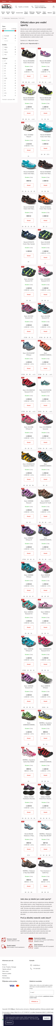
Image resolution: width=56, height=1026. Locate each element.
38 (10, 95)
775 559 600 (36, 968)
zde (38, 1019)
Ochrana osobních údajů (47, 1009)
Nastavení (9, 1022)
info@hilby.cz (36, 965)
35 (10, 85)
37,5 (10, 93)
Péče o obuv (5, 971)
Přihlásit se (34, 1001)
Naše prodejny (6, 978)
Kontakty (4, 976)
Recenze (4, 1)
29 (10, 68)
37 (10, 90)
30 (10, 71)
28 (10, 66)
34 (10, 83)
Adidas (10, 47)
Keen (10, 49)
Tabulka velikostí (6, 969)
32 (10, 76)
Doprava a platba (6, 973)
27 (10, 61)
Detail (29, 76)
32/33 (10, 78)
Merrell (10, 52)
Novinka (10, 40)
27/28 (10, 63)
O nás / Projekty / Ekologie (9, 967)
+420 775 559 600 (40, 7)
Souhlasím (47, 1018)
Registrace (50, 1)
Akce (10, 38)
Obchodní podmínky (35, 1009)
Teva (10, 54)
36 (10, 88)
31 (10, 73)
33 (10, 80)
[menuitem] (3, 13)
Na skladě (10, 36)
